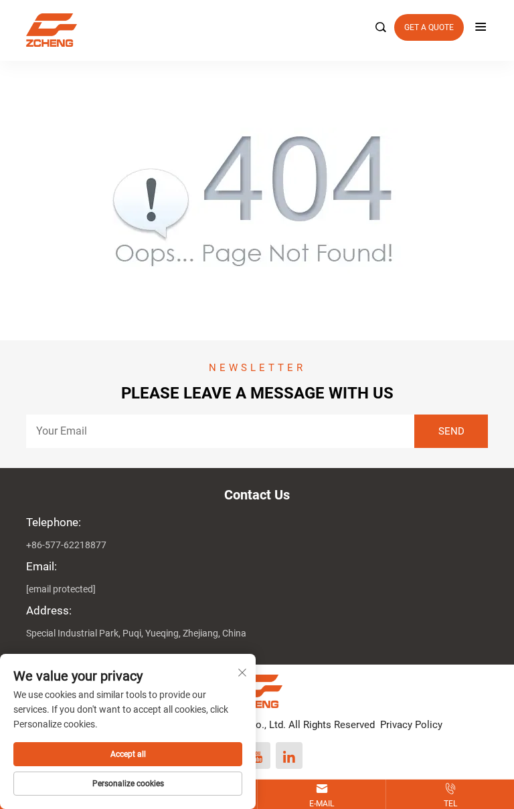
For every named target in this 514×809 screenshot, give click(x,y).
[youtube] (257, 755)
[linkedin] (289, 755)
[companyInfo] (251, 30)
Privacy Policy (411, 725)
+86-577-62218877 (66, 545)
